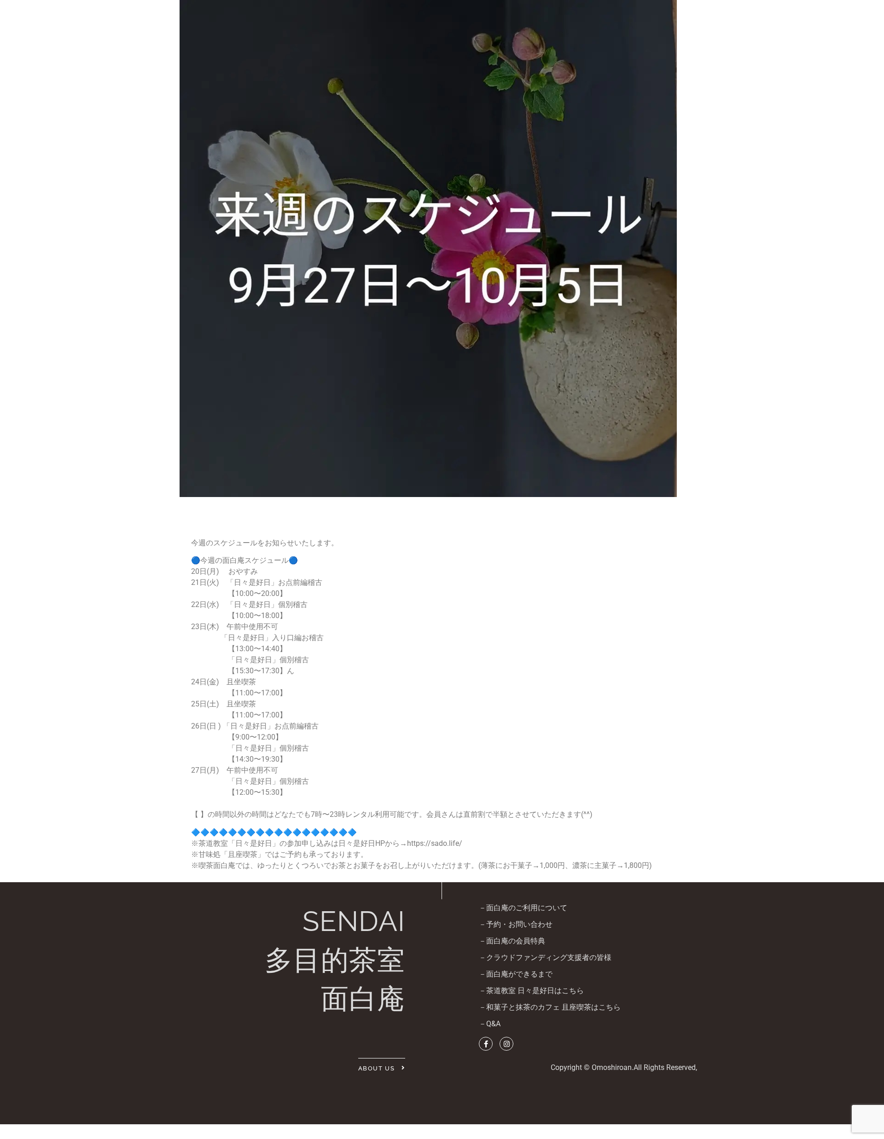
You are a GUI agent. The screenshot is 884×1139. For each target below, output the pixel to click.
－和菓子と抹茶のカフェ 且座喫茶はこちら (550, 1007)
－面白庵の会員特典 (512, 941)
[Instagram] (506, 1044)
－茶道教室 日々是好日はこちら (531, 990)
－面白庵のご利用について (523, 907)
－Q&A (489, 1023)
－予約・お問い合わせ (515, 924)
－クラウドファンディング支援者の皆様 (545, 957)
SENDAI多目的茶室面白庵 (335, 960)
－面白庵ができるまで (515, 974)
